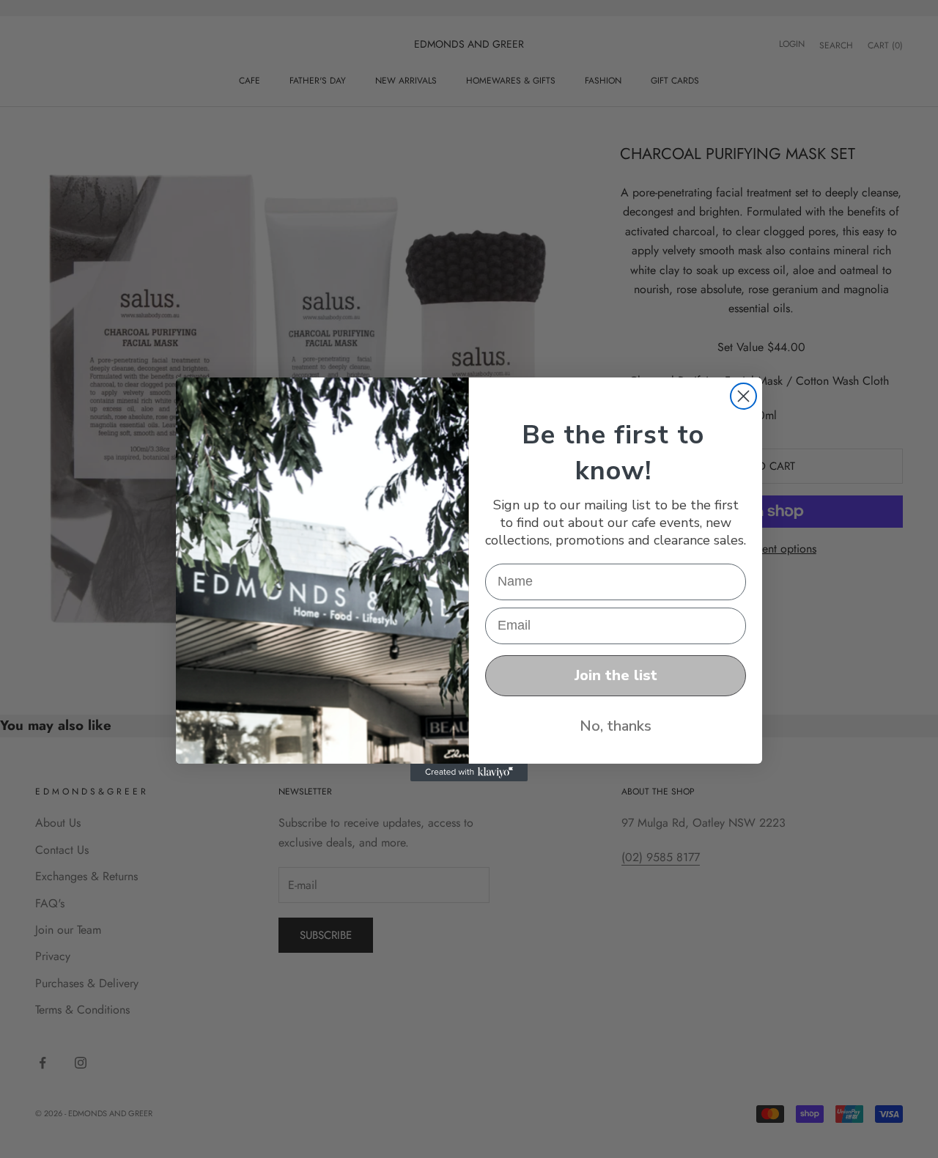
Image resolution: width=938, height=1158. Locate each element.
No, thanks (615, 726)
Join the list (616, 675)
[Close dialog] (743, 396)
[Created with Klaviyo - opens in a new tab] (469, 772)
